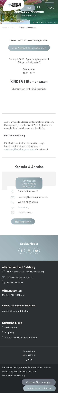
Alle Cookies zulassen (39, 388)
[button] (39, 7)
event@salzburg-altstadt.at (15, 310)
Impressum (29, 350)
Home (4, 27)
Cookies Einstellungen (39, 382)
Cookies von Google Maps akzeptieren (29, 183)
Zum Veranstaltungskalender (29, 47)
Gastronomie (11, 327)
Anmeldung (23, 207)
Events (12, 27)
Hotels (27, 7)
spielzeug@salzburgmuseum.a (33, 196)
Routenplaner (23, 221)
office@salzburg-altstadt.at (20, 277)
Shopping (9, 332)
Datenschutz (29, 354)
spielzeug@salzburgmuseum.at (20, 149)
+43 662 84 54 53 (15, 282)
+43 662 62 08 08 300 (28, 202)
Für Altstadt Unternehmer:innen (21, 337)
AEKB (29, 360)
